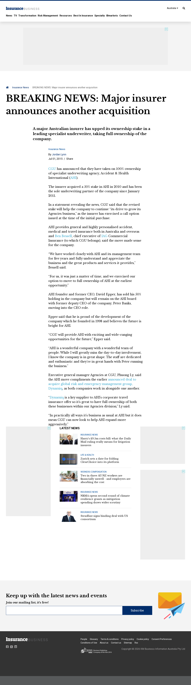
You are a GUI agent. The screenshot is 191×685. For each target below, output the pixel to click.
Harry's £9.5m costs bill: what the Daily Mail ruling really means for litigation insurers (106, 442)
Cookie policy (143, 639)
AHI (73, 178)
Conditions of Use (89, 643)
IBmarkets (112, 15)
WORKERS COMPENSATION (94, 472)
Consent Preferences (162, 639)
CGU (52, 169)
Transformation (27, 15)
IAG (104, 236)
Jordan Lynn (59, 154)
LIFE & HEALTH (87, 455)
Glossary (94, 639)
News (9, 15)
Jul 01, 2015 (55, 158)
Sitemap (128, 643)
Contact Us (125, 15)
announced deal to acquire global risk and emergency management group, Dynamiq (92, 384)
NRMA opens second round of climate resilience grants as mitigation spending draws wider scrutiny (105, 499)
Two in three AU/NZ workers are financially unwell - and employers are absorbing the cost (106, 479)
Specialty (99, 15)
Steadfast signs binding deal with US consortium (104, 517)
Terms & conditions (110, 639)
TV (15, 15)
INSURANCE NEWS (89, 435)
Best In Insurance (83, 15)
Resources (66, 15)
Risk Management (48, 15)
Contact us (116, 643)
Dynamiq (57, 397)
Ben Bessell (63, 236)
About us (104, 643)
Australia (172, 8)
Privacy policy (127, 639)
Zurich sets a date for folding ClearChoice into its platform (100, 460)
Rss (136, 643)
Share (69, 158)
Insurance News (20, 87)
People (84, 639)
